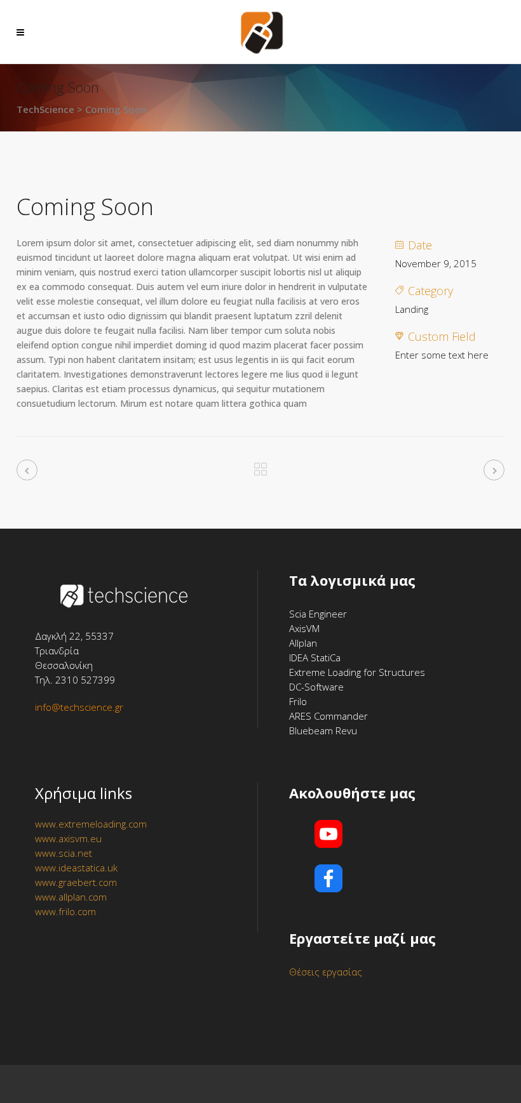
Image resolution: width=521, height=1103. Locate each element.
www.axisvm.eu (68, 838)
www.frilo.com (65, 911)
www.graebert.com (76, 882)
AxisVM (304, 628)
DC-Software (316, 686)
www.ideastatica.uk (76, 867)
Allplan (303, 643)
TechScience (45, 109)
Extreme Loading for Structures (357, 672)
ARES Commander (328, 716)
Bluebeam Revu (323, 730)
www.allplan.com (71, 896)
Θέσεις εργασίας (325, 971)
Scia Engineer (318, 613)
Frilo (298, 701)
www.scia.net (63, 853)
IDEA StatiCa (315, 657)
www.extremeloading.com (91, 823)
